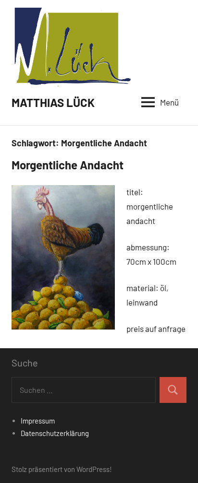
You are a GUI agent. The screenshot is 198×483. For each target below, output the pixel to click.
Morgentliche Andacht (68, 165)
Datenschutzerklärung (55, 433)
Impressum (38, 420)
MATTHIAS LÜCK (53, 102)
